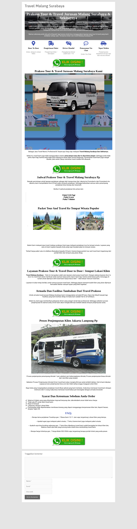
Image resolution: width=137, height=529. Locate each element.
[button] (28, 110)
